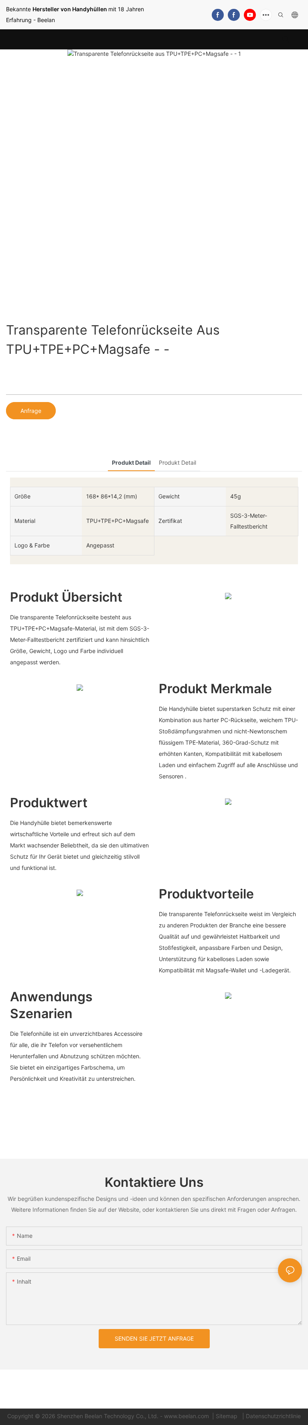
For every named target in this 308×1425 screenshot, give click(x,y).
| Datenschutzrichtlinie (271, 1416)
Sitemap (227, 1416)
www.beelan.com (187, 1416)
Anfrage (30, 410)
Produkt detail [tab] (131, 462)
